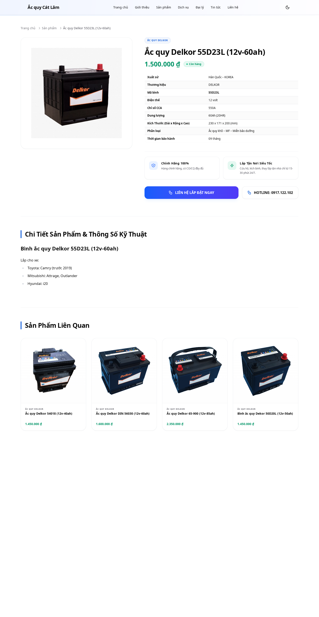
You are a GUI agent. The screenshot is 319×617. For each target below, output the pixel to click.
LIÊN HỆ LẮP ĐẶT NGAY (194, 192)
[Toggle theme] (287, 7)
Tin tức (216, 7)
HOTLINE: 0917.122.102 (273, 192)
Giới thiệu (142, 7)
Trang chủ (120, 7)
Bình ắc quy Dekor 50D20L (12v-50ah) (265, 413)
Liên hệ (233, 7)
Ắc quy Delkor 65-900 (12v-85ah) (191, 413)
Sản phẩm (163, 7)
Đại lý (200, 7)
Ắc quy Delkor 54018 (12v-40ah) (48, 413)
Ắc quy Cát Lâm (43, 7)
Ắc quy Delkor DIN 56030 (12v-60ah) (123, 413)
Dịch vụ (183, 7)
